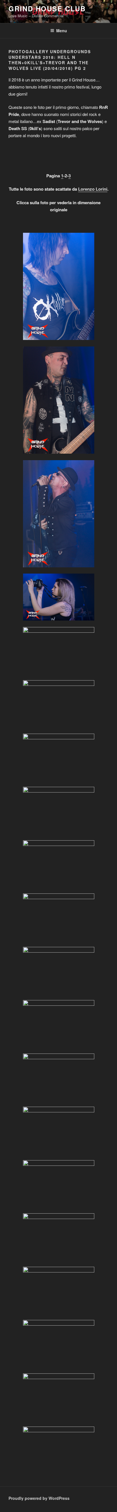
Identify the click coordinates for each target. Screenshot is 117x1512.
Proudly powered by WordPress (39, 1498)
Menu (61, 30)
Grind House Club (47, 8)
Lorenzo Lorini (92, 189)
